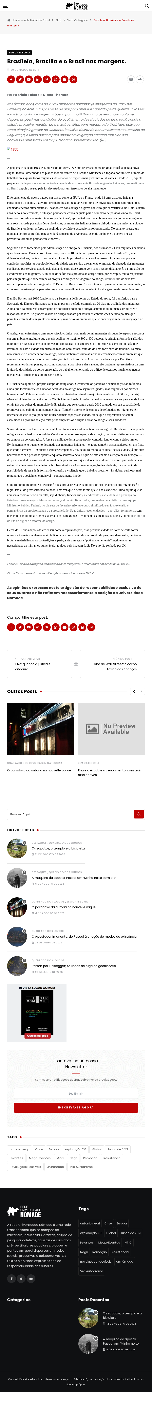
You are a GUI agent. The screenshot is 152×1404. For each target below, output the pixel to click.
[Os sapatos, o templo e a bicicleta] (17, 848)
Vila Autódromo (81, 1167)
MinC (60, 1158)
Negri (73, 1158)
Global (97, 1149)
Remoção (90, 1158)
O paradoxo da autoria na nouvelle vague (39, 770)
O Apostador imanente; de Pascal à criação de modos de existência (84, 936)
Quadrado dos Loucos (23, 763)
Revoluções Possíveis (25, 1167)
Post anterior (30, 658)
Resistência (112, 1158)
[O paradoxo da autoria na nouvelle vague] (17, 907)
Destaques (39, 843)
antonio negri (19, 1149)
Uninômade (55, 1167)
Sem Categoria (51, 763)
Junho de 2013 (117, 1149)
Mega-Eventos (40, 1158)
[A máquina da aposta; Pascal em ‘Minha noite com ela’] (17, 878)
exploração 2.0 (75, 1149)
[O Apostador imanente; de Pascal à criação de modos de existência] (17, 937)
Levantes (16, 1158)
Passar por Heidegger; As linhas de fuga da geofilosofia (74, 966)
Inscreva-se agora (76, 1107)
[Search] (147, 5)
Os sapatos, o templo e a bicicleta (58, 848)
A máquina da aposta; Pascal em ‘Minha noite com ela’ (74, 877)
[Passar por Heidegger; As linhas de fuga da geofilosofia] (17, 966)
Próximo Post (122, 659)
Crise (39, 1149)
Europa (54, 1149)
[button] (133, 691)
